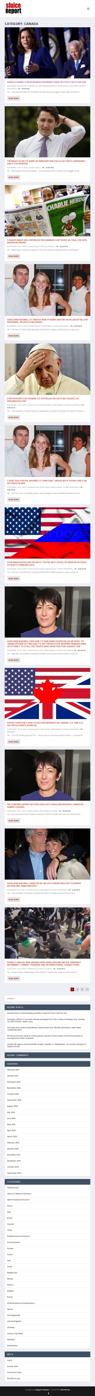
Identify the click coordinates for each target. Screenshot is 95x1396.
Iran (9, 1260)
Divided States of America (18, 1236)
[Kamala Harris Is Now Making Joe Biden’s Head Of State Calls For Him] (47, 52)
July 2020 (11, 1112)
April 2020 (11, 1130)
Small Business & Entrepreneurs (21, 1303)
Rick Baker (12, 86)
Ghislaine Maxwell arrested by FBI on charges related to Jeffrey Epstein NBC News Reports (44, 884)
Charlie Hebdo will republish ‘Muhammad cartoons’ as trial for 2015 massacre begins (47, 241)
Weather (11, 1339)
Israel (71, 86)
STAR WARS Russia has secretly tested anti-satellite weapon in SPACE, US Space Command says (47, 563)
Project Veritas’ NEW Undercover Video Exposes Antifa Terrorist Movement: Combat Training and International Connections (44, 963)
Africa (9, 1206)
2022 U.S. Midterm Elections (19, 1193)
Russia (47, 487)
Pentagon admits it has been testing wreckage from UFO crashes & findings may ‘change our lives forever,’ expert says (45, 1020)
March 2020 (12, 1136)
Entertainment (13, 1242)
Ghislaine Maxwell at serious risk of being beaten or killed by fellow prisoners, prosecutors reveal (47, 321)
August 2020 (12, 1106)
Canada (60, 86)
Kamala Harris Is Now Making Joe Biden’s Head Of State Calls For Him (46, 82)
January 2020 (12, 1149)
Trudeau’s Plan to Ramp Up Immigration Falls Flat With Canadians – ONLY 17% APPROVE (47, 162)
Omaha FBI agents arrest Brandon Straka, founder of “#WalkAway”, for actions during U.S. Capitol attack (46, 1045)
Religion (48, 405)
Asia (9, 1212)
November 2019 (14, 1161)
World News (11, 89)
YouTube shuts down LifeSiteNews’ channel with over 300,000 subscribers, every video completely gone (44, 1028)
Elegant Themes (42, 1390)
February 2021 (13, 1069)
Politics (75, 86)
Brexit (9, 1218)
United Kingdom (46, 326)
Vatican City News (15, 1333)
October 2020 (13, 1094)
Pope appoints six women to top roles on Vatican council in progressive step (43, 400)
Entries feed (12, 1366)
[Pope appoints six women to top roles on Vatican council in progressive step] (47, 369)
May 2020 (11, 1124)
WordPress (65, 1390)
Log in (9, 1360)
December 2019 (13, 1155)
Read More (14, 98)
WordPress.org (13, 1378)
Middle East (12, 1273)
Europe (36, 246)
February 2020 (13, 1142)
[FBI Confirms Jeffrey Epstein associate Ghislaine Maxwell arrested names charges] (47, 775)
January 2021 (12, 1076)
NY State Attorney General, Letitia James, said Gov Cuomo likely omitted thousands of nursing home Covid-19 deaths (45, 1037)
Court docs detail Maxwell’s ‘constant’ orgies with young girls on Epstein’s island (47, 482)
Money (10, 1279)
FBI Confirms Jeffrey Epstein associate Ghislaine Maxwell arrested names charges (45, 805)
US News (82, 86)
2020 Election (33, 86)
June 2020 (11, 1118)
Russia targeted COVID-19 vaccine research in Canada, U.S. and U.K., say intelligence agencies (45, 724)
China (9, 1230)
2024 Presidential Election (48, 86)
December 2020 (13, 1082)
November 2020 (14, 1088)
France (65, 86)
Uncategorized (13, 1315)
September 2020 (14, 1100)
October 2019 (13, 1167)
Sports (10, 1309)
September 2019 (14, 1173)
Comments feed (14, 1372)
